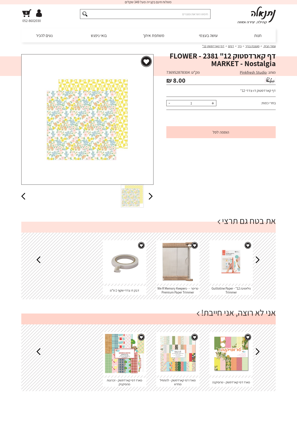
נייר (240, 46)
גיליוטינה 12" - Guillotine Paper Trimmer (231, 290)
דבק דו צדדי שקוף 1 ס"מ (124, 290)
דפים (231, 46)
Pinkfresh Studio (253, 72)
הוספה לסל (221, 132)
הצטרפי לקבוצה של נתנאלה (44, 416)
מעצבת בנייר (252, 46)
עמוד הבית (269, 46)
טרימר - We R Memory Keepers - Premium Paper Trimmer (177, 290)
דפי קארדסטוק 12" (213, 46)
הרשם (200, 416)
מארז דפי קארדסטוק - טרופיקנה (231, 382)
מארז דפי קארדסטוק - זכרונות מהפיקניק (124, 382)
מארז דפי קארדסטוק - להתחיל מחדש (178, 382)
